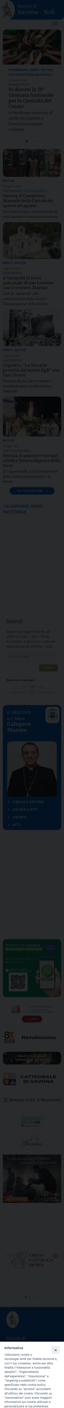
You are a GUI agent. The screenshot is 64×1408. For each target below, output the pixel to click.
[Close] (55, 1350)
